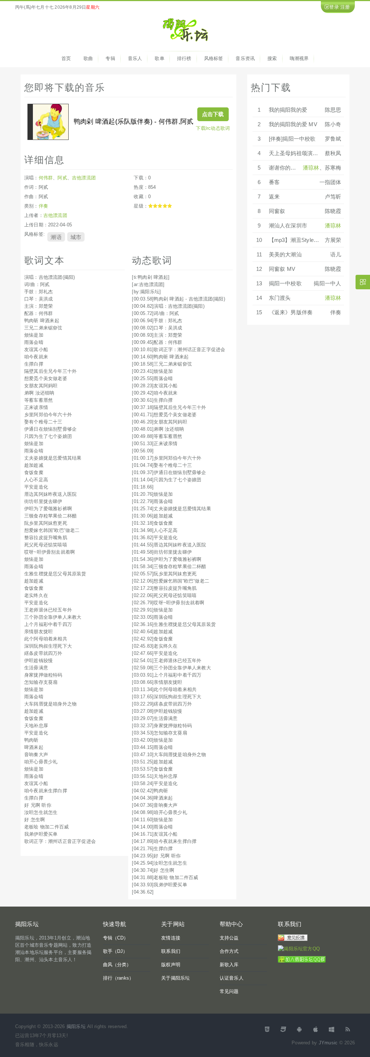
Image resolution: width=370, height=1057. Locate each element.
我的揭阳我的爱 (288, 110)
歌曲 (88, 58)
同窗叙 (277, 211)
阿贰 (62, 177)
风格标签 (213, 58)
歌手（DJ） (115, 951)
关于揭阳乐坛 (175, 978)
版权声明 (170, 964)
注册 (345, 7)
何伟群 (46, 177)
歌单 (159, 58)
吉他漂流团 (84, 177)
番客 (274, 182)
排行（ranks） (118, 978)
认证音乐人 (232, 978)
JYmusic (328, 1042)
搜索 (272, 58)
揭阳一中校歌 (285, 283)
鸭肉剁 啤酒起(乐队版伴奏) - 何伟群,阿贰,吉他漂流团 (151, 121)
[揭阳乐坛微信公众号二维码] (363, 282)
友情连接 (170, 938)
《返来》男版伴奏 (291, 312)
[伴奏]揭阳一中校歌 (292, 139)
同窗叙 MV (282, 269)
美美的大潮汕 (285, 254)
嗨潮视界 (299, 58)
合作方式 (229, 951)
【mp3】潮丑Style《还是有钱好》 (310, 240)
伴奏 (43, 206)
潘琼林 (311, 168)
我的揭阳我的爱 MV (293, 124)
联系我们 (170, 951)
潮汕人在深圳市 (288, 225)
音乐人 (135, 58)
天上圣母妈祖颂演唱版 (296, 153)
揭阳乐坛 (76, 1026)
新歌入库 (229, 964)
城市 (75, 237)
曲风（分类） (117, 964)
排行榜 (184, 58)
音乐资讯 (245, 58)
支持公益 (229, 938)
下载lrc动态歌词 (213, 128)
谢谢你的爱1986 (288, 168)
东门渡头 (280, 298)
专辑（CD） (116, 938)
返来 (274, 196)
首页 (66, 58)
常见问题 (229, 991)
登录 (334, 7)
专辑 (110, 58)
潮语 (56, 237)
